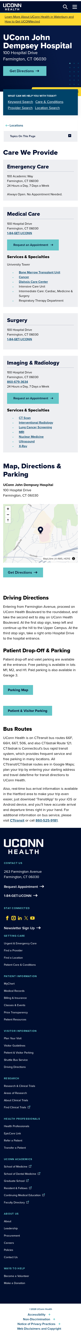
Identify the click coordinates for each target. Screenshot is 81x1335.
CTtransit (17, 820)
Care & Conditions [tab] (49, 101)
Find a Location (13, 958)
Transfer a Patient (15, 1148)
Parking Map (18, 690)
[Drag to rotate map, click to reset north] (8, 520)
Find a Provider (13, 950)
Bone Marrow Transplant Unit (39, 272)
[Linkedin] (19, 917)
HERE (67, 558)
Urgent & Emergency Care (20, 943)
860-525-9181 (47, 820)
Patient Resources (15, 1019)
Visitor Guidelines (14, 1045)
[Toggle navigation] (75, 7)
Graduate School (14, 1181)
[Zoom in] (8, 509)
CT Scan (25, 418)
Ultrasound (27, 441)
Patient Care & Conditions (20, 965)
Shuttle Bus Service (16, 1060)
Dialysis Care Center (33, 281)
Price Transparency (16, 1012)
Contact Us (11, 1257)
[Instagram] (12, 917)
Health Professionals (16, 1126)
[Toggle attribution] (73, 558)
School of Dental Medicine (20, 1174)
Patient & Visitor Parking (27, 710)
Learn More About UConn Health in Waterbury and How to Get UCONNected (39, 19)
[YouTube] (31, 917)
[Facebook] (6, 917)
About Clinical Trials (16, 1100)
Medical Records (14, 991)
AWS (60, 558)
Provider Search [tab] (20, 107)
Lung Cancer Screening (35, 427)
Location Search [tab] (47, 107)
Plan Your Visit (12, 1038)
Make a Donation (14, 1283)
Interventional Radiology (36, 422)
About (7, 1221)
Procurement (12, 1235)
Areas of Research (16, 1093)
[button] (40, 531)
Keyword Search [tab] (20, 101)
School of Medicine (15, 1166)
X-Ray (23, 446)
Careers (9, 1243)
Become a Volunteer (16, 1276)
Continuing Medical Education (22, 1195)
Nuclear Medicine (31, 436)
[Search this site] (65, 7)
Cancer (24, 277)
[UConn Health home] (12, 6)
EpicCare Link (12, 1133)
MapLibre (48, 558)
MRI (21, 432)
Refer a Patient (13, 1140)
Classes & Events (14, 1005)
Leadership (11, 1228)
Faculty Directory (14, 1202)
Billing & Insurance (15, 998)
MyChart (9, 983)
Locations (16, 125)
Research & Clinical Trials (19, 1086)
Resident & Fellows (16, 1188)
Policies (8, 1250)
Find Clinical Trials (15, 1107)
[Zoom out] (8, 514)
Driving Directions (15, 1067)
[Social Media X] (25, 917)
